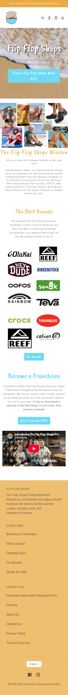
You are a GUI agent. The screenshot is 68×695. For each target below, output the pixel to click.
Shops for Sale (16, 572)
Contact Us (14, 624)
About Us (12, 614)
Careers (11, 605)
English (33, 664)
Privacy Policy (15, 633)
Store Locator (15, 543)
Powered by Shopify (48, 684)
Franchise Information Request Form (31, 595)
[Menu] (62, 17)
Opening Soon (16, 553)
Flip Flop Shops (27, 684)
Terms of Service (18, 643)
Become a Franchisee (21, 534)
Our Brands (14, 562)
